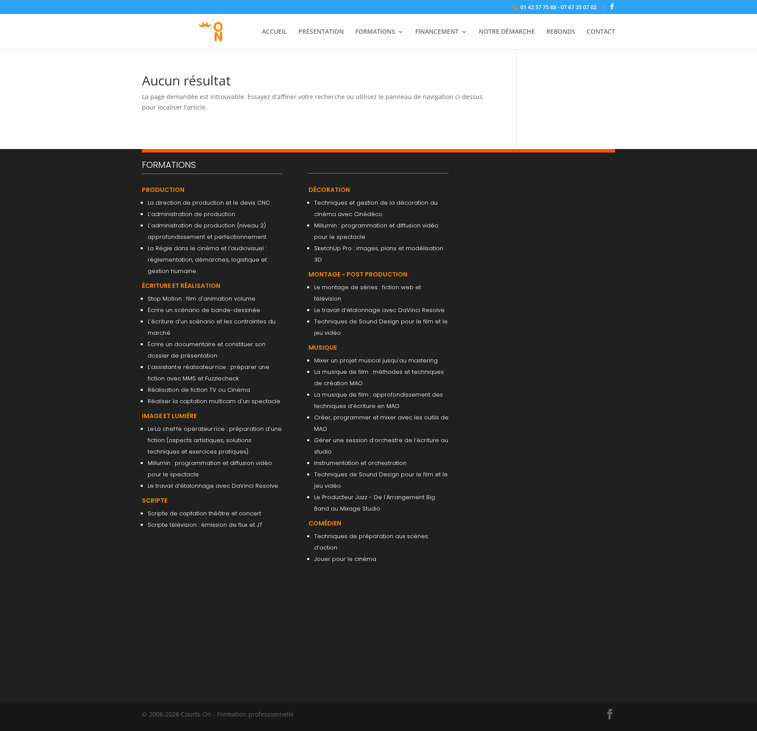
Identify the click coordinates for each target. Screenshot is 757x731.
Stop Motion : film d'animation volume (201, 299)
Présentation (321, 31)
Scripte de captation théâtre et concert (204, 513)
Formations (375, 31)
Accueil (274, 31)
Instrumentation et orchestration (360, 463)
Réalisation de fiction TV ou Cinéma (199, 390)
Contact (601, 31)
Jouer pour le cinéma (345, 559)
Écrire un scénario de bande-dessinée (204, 310)
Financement (437, 31)
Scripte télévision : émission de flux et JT (205, 525)
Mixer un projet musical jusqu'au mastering (376, 360)
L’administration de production (191, 214)
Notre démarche (507, 31)
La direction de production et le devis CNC (209, 203)
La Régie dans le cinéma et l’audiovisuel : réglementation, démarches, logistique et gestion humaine (207, 259)
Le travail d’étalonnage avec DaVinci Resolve (213, 486)
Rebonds (560, 31)
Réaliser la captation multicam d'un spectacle (214, 401)
